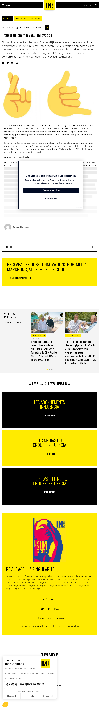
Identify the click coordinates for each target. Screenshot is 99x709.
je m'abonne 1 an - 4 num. (50, 608)
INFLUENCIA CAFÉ (38, 335)
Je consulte (49, 454)
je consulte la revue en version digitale (60, 626)
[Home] (49, 5)
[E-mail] (17, 63)
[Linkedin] (12, 63)
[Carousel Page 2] (49, 369)
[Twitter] (8, 63)
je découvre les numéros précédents (49, 618)
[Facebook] (3, 63)
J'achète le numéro (49, 599)
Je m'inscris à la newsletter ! (21, 277)
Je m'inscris (49, 492)
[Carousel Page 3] (52, 369)
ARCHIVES (7, 18)
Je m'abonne (49, 415)
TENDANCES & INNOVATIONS (27, 18)
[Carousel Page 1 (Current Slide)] (47, 369)
